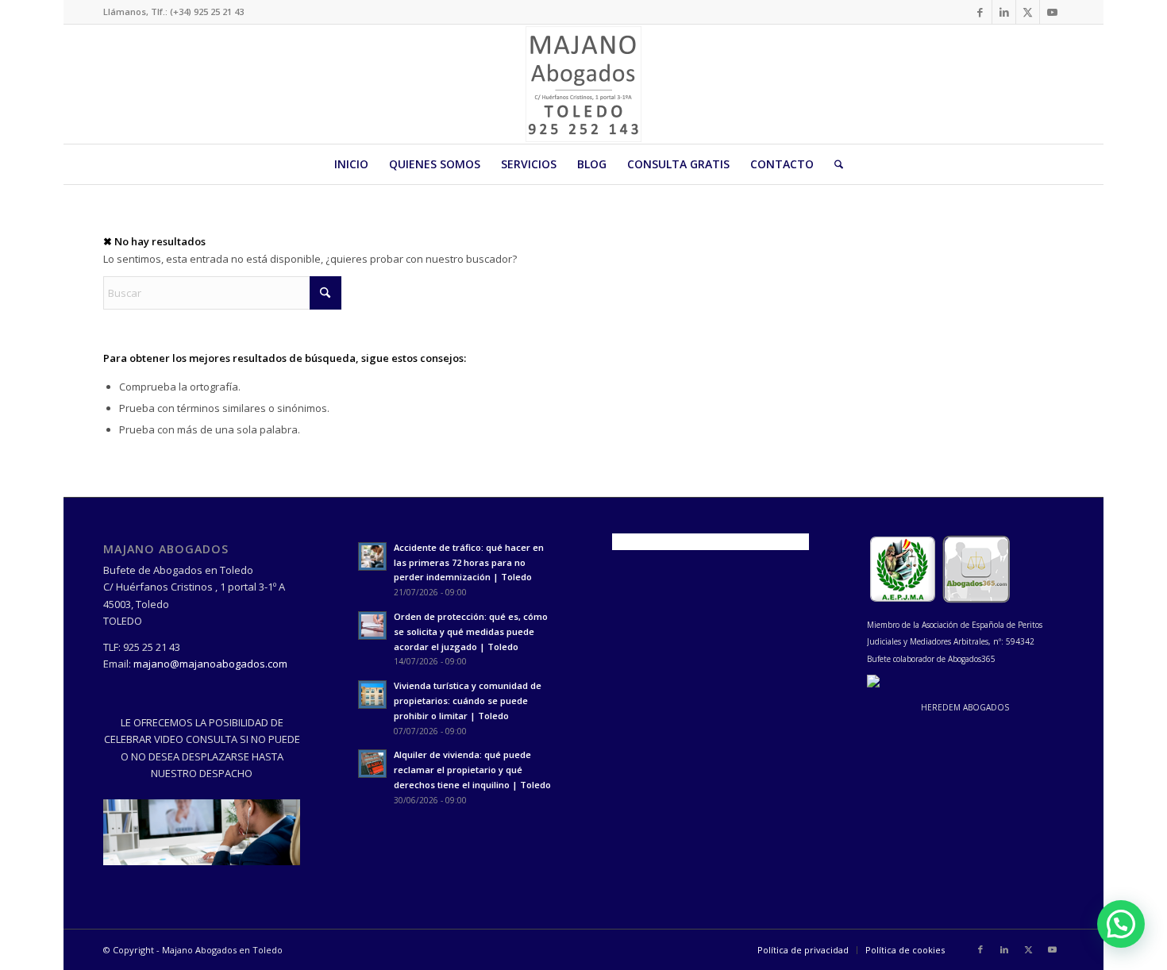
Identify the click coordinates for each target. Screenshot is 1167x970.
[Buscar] (833, 164)
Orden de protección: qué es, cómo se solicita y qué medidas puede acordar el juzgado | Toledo (471, 631)
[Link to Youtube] (1052, 12)
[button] (1121, 924)
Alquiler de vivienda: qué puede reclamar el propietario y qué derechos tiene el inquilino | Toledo (472, 770)
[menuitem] (351, 164)
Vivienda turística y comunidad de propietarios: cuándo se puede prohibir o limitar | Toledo (467, 700)
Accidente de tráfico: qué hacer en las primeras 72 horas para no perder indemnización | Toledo (469, 562)
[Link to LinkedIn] (1003, 12)
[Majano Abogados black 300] (583, 84)
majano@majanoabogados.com (210, 663)
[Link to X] (1027, 12)
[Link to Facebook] (980, 12)
